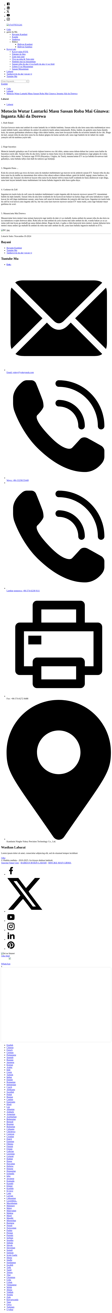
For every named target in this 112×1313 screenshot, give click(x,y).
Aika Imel (5, 956)
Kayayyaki (11, 49)
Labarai (10, 71)
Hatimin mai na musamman (24, 61)
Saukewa (16, 39)
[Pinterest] (11, 949)
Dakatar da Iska (19, 54)
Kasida (15, 37)
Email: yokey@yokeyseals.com (20, 372)
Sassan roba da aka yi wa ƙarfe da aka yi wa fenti (33, 64)
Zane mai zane (18, 56)
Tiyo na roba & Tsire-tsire (23, 59)
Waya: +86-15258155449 (18, 480)
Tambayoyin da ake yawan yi (19, 74)
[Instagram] (11, 930)
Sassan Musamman (20, 69)
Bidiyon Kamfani (25, 44)
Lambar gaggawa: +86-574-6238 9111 (23, 591)
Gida (9, 29)
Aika (3, 858)
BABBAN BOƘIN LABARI (34, 863)
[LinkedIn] (11, 939)
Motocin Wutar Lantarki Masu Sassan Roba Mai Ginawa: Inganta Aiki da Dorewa (42, 93)
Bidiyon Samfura (24, 47)
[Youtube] (11, 921)
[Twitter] (25, 911)
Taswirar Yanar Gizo (10, 863)
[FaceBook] (11, 874)
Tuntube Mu (12, 76)
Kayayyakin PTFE (20, 52)
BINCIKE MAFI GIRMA (59, 863)
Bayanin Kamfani (19, 34)
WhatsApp (5, 964)
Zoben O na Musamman (22, 66)
